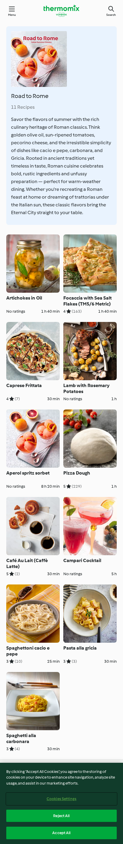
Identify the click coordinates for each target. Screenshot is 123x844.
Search (111, 15)
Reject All (61, 816)
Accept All (61, 833)
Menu (12, 15)
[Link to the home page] (61, 11)
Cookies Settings (61, 799)
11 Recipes (23, 107)
